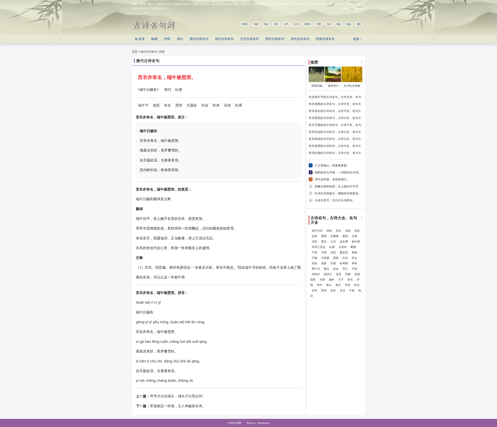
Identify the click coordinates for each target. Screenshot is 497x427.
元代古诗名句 (336, 4)
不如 (352, 290)
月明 (324, 252)
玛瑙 (256, 24)
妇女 (336, 268)
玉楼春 (334, 236)
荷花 (324, 290)
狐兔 (349, 24)
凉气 (286, 24)
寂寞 (324, 263)
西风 (336, 257)
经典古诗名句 (159, 8)
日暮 (333, 263)
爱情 (324, 236)
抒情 (142, 4)
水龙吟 (343, 247)
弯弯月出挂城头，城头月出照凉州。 (178, 396)
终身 (216, 105)
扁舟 (331, 279)
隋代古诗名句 (242, 4)
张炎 (348, 230)
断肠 (353, 247)
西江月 (316, 268)
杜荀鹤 (344, 263)
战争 (314, 236)
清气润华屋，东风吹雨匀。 (332, 179)
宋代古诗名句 (298, 4)
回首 (333, 290)
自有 (314, 290)
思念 (357, 230)
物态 (339, 24)
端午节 (143, 105)
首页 (140, 39)
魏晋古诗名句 (202, 4)
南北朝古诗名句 (221, 4)
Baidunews (359, 8)
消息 (333, 252)
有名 (167, 105)
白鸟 (296, 24)
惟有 (354, 263)
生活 (342, 290)
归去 (338, 230)
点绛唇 (325, 257)
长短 (204, 105)
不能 (314, 257)
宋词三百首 (318, 247)
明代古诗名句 (355, 4)
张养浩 (307, 24)
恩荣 (178, 105)
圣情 (227, 105)
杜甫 (178, 90)
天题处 (192, 105)
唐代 (167, 90)
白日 (345, 257)
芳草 (347, 285)
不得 (314, 252)
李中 (319, 285)
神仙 (329, 230)
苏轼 (314, 263)
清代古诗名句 (140, 8)
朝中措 (356, 241)
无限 (322, 279)
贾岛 (324, 241)
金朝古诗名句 (317, 4)
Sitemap (345, 8)
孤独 (354, 252)
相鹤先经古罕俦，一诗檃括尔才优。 (338, 172)
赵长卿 (344, 241)
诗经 (314, 241)
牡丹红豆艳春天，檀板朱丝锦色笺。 (338, 193)
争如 (266, 24)
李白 (150, 4)
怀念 (357, 285)
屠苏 (359, 24)
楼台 (326, 268)
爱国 (345, 236)
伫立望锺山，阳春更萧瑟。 (332, 165)
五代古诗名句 (280, 4)
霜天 (276, 24)
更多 (357, 39)
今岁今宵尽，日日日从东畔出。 (335, 200)
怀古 (354, 257)
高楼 (348, 274)
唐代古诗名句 (261, 4)
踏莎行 (328, 274)
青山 (329, 285)
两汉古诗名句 (183, 4)
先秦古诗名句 (164, 4)
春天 (338, 285)
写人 (345, 268)
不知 (354, 268)
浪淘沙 (316, 274)
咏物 (134, 4)
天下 (341, 279)
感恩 (156, 105)
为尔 (329, 24)
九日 (333, 241)
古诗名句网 (153, 25)
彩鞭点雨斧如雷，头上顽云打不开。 (338, 186)
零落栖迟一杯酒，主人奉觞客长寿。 (178, 406)
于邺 (318, 24)
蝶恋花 (344, 252)
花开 (338, 274)
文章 (354, 236)
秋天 (350, 279)
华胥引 (245, 24)
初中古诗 (317, 230)
